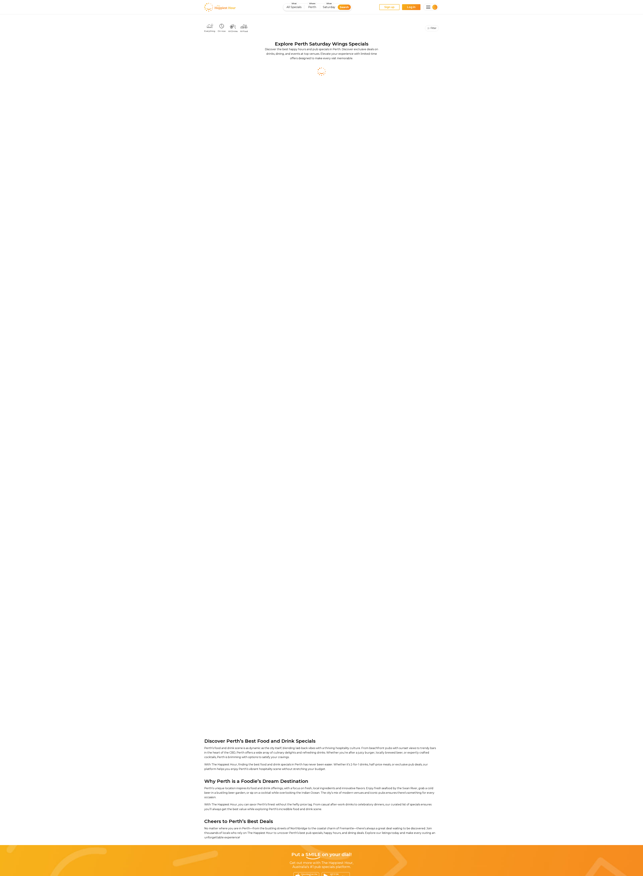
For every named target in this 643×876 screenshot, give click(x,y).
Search (344, 7)
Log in (411, 7)
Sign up (389, 7)
